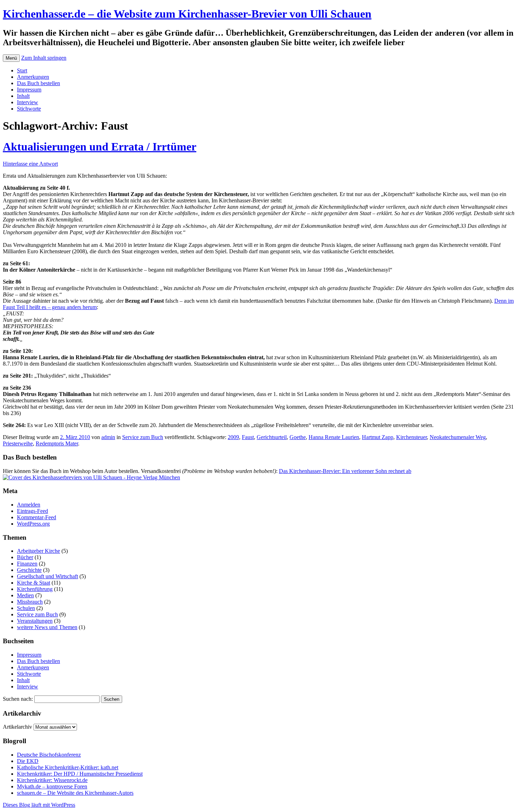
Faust (248, 437)
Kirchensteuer (411, 437)
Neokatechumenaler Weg (458, 437)
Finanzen (27, 564)
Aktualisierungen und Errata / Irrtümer (99, 146)
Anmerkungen (33, 77)
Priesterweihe (18, 443)
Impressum (29, 90)
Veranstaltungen (35, 621)
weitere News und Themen (47, 627)
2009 (233, 437)
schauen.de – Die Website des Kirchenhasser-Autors (75, 793)
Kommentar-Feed (36, 517)
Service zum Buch (142, 437)
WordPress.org (33, 524)
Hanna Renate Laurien (334, 437)
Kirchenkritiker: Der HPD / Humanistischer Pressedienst (80, 774)
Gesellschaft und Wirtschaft (47, 576)
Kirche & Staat (33, 583)
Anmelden (28, 505)
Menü (11, 58)
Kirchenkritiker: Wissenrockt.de (52, 780)
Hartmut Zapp (377, 437)
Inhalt (23, 96)
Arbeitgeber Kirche (38, 551)
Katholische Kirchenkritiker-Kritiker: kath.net (67, 767)
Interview (27, 102)
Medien (25, 595)
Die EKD (27, 761)
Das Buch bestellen (38, 83)
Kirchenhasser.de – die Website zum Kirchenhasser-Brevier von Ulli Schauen (187, 13)
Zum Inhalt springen (43, 58)
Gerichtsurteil (272, 437)
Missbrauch (30, 602)
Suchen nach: (18, 699)
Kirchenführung (35, 589)
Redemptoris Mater (57, 443)
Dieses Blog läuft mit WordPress (39, 805)
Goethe (298, 437)
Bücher (25, 557)
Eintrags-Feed (32, 511)
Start (22, 70)
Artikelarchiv (17, 727)
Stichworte (29, 109)
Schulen (26, 608)
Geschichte (29, 570)
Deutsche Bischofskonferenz (49, 755)
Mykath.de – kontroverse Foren (52, 786)
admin (108, 437)
